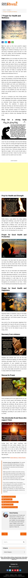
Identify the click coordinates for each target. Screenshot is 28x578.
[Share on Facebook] (3, 42)
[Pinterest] (15, 570)
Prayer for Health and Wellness (11, 502)
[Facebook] (7, 570)
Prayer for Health (7, 499)
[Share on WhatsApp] (12, 42)
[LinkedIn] (20, 570)
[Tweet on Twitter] (6, 42)
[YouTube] (13, 570)
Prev (5, 534)
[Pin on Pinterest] (9, 42)
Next (23, 534)
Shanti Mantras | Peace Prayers (18, 457)
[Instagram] (18, 570)
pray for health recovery (9, 496)
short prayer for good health (10, 507)
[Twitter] (10, 570)
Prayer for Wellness (8, 504)
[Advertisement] (14, 177)
